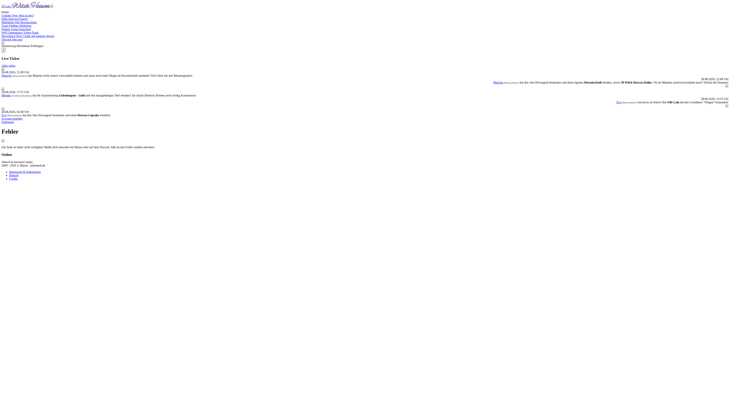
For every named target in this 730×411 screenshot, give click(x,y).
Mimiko (6, 95)
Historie (14, 175)
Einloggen (8, 122)
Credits (13, 178)
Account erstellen (12, 118)
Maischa (7, 75)
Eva (619, 102)
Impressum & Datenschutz (25, 172)
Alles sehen (8, 65)
